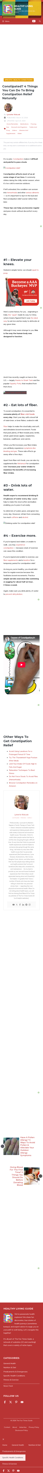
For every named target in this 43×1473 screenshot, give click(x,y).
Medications (24, 124)
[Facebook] (20, 905)
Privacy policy (34, 1427)
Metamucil (21, 463)
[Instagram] (30, 905)
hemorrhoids (12, 192)
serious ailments (32, 192)
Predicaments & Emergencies (14, 1451)
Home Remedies (12, 124)
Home (4, 1445)
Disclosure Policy (21, 1430)
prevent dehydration (14, 594)
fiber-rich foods (28, 414)
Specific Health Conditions (19, 80)
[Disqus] (21, 1232)
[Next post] (40, 1176)
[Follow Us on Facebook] (5, 1402)
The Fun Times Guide (23, 1339)
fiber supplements (10, 560)
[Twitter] (17, 905)
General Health (18, 1445)
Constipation (18, 159)
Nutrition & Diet (34, 1445)
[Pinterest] (26, 905)
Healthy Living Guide (23, 7)
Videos (14, 130)
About (14, 1427)
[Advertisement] (21, 51)
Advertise (22, 1427)
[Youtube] (13, 905)
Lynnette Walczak (13, 114)
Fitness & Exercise (9, 1464)
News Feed (8, 1386)
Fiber (5, 426)
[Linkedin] (23, 905)
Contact (7, 1427)
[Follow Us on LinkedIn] (16, 1402)
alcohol (25, 517)
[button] (40, 21)
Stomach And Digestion (19, 127)
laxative (27, 560)
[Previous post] (2, 1146)
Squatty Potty (16, 383)
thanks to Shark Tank (24, 380)
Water (20, 133)
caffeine (14, 517)
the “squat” (12, 315)
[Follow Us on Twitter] (10, 1402)
